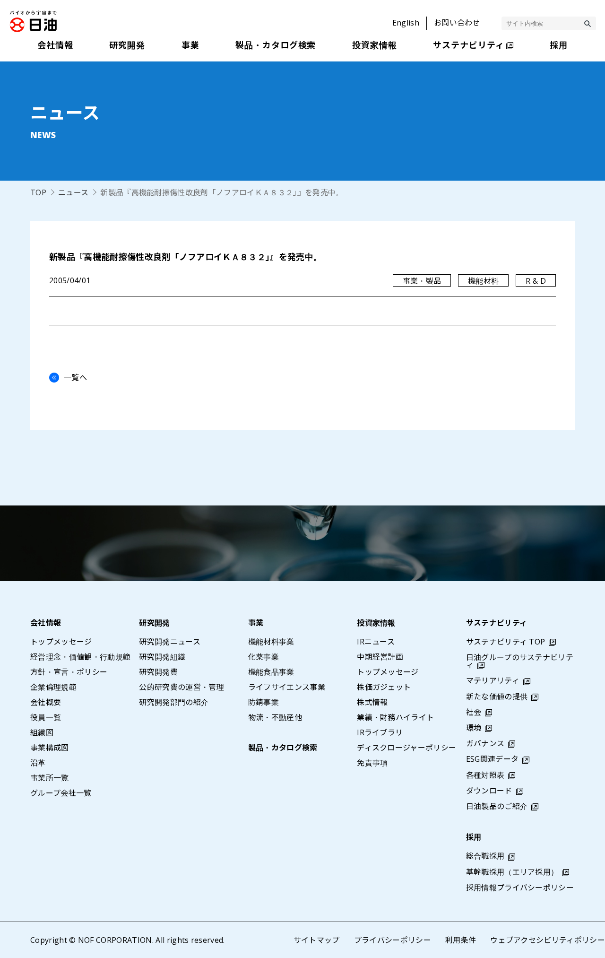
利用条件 (460, 940)
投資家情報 (376, 623)
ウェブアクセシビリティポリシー (547, 940)
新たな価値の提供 (497, 696)
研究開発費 (158, 672)
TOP (38, 192)
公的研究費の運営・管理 (181, 687)
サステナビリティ (496, 623)
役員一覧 (45, 717)
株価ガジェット (384, 687)
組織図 (41, 732)
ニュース (73, 192)
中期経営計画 (380, 657)
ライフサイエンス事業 (286, 687)
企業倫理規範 (53, 687)
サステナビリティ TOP (505, 641)
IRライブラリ (380, 732)
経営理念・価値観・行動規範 (80, 657)
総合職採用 (485, 856)
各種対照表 (485, 775)
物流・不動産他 (275, 717)
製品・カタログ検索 (283, 747)
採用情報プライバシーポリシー (520, 887)
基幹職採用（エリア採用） (512, 872)
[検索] (587, 23)
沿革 (38, 763)
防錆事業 (263, 702)
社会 (474, 712)
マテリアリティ (492, 680)
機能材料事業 (271, 641)
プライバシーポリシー (392, 940)
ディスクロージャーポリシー (406, 747)
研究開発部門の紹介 (173, 702)
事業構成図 (49, 747)
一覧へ (75, 377)
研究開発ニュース (169, 641)
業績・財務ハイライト (395, 717)
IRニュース (376, 641)
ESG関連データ (492, 759)
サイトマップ (317, 940)
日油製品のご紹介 (497, 806)
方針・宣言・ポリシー (68, 672)
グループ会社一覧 (61, 793)
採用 (474, 837)
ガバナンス (485, 743)
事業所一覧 (49, 778)
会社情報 (45, 623)
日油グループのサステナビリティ (519, 661)
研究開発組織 (162, 657)
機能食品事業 (271, 672)
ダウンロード (489, 790)
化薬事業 (263, 657)
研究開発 (154, 623)
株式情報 (372, 702)
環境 (474, 728)
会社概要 (45, 702)
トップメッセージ (61, 641)
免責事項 (372, 763)
